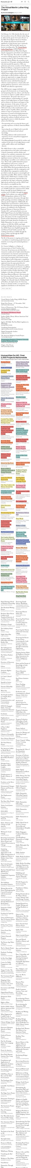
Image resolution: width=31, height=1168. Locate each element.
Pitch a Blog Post (6, 288)
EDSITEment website (7, 235)
